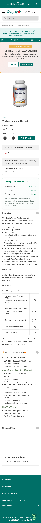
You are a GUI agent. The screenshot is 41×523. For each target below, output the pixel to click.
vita (4, 117)
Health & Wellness (8, 25)
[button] (3, 12)
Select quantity (9, 133)
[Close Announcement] (37, 4)
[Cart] (37, 11)
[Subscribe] (38, 505)
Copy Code (28, 64)
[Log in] (33, 11)
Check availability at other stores (17, 172)
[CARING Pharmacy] (14, 12)
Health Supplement (22, 25)
